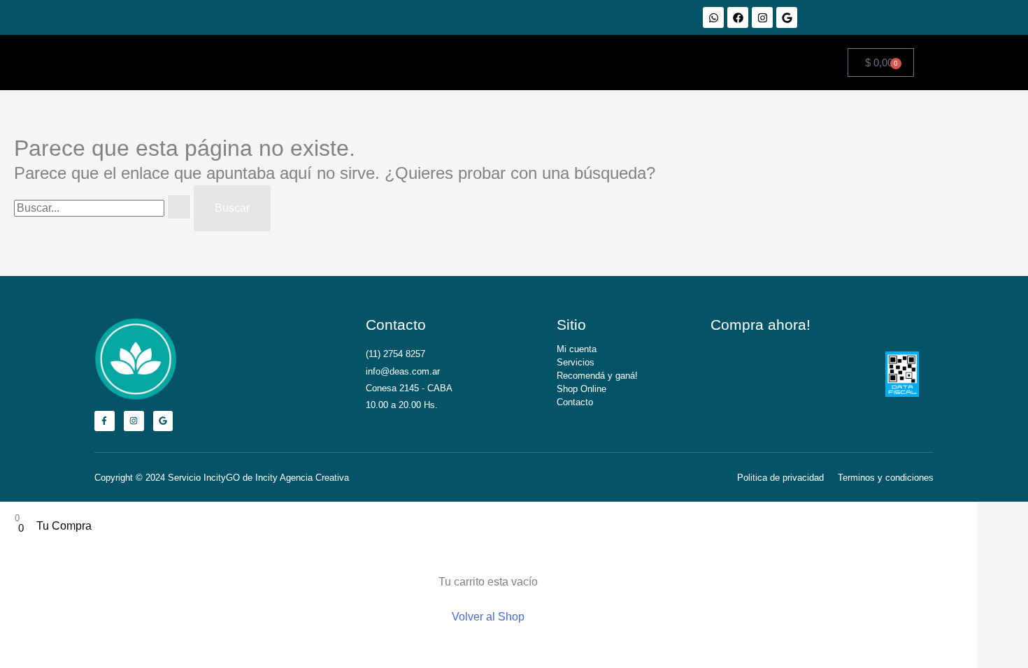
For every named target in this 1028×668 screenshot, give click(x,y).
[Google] (786, 17)
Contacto (575, 402)
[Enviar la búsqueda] (179, 206)
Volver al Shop (488, 617)
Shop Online (581, 389)
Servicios (575, 362)
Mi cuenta (577, 349)
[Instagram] (762, 17)
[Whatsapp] (713, 17)
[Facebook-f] (104, 421)
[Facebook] (737, 17)
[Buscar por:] (104, 208)
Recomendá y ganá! (597, 375)
